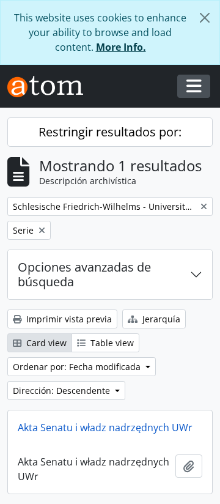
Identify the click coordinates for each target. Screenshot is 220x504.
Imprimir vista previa (68, 319)
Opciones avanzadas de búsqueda (84, 274)
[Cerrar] (204, 18)
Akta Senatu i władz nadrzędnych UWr (105, 427)
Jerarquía (160, 319)
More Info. (121, 47)
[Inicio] (50, 86)
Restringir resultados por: (110, 132)
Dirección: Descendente (62, 390)
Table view (111, 343)
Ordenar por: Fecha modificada (78, 366)
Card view (45, 343)
